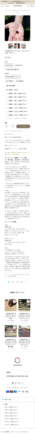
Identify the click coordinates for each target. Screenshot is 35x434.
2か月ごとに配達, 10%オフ (12, 421)
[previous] (6, 28)
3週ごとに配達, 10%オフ (11, 413)
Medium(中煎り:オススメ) (13, 76)
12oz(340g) (18, 65)
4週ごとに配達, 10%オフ (11, 415)
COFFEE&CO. (14, 387)
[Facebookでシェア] (13, 282)
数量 (6, 122)
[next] (28, 28)
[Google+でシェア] (21, 282)
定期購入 (6, 404)
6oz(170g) (9, 65)
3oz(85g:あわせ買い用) (12, 69)
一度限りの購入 (8, 399)
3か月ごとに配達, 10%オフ (12, 424)
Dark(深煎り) (20, 81)
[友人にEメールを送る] (26, 282)
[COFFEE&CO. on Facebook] (16, 383)
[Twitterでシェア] (8, 282)
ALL (13, 274)
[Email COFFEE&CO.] (22, 383)
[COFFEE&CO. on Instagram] (19, 383)
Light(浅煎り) (10, 81)
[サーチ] (28, 6)
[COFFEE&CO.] (17, 6)
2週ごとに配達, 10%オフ (11, 410)
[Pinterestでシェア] (17, 282)
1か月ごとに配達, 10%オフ (12, 418)
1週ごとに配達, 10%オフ (11, 407)
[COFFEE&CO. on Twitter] (13, 383)
